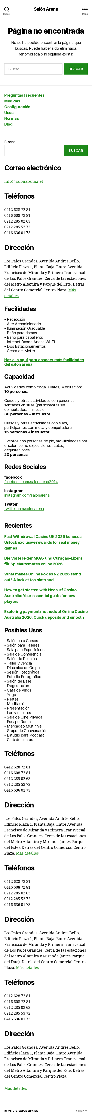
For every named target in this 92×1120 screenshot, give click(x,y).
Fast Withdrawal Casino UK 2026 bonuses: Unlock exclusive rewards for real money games (43, 542)
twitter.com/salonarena (24, 508)
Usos (8, 112)
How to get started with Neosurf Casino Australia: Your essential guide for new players (40, 596)
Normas (11, 118)
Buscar (9, 142)
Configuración (17, 107)
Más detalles (27, 853)
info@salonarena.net (23, 181)
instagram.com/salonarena (27, 495)
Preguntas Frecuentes (24, 95)
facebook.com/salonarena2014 (31, 481)
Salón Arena (46, 9)
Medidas (12, 101)
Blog (8, 124)
